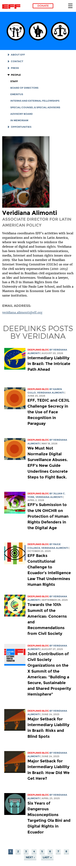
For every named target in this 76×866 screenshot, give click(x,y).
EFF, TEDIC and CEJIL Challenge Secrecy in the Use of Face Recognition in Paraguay (48, 412)
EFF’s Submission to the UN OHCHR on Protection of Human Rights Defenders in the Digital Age (47, 516)
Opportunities (21, 126)
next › (30, 857)
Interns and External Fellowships (34, 100)
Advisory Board (21, 114)
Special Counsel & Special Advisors (35, 107)
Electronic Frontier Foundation (12, 6)
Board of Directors (24, 87)
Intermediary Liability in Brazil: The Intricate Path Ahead (48, 364)
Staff (14, 81)
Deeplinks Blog (38, 349)
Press (15, 68)
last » (47, 857)
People (16, 74)
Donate (43, 5)
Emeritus (16, 94)
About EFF (18, 54)
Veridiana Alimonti (50, 392)
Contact (17, 61)
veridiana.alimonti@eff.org (22, 312)
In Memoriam (19, 120)
